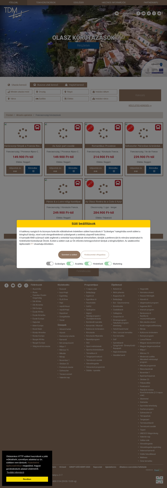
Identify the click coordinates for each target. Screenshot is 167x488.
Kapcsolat (97, 467)
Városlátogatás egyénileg (150, 447)
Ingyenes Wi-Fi (146, 306)
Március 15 (144, 353)
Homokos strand (147, 292)
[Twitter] (19, 285)
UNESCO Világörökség (149, 433)
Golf (115, 339)
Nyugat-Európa (39, 343)
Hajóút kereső (76, 84)
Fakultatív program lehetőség (121, 324)
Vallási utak (144, 440)
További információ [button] (15, 472)
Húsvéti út (144, 299)
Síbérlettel (144, 399)
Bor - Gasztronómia (121, 303)
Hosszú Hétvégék (147, 296)
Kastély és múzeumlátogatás (147, 317)
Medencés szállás (147, 357)
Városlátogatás (92, 364)
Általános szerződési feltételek (133, 467)
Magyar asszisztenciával (150, 343)
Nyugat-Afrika (38, 339)
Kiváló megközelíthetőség (150, 326)
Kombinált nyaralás (94, 322)
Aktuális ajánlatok (24, 115)
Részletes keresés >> (140, 105)
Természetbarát (147, 423)
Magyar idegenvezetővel (150, 346)
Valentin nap (64, 377)
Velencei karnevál (147, 451)
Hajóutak (36, 322)
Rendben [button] (27, 479)
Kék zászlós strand (148, 322)
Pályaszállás (145, 383)
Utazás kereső (19, 84)
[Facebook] (138, 13)
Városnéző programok (95, 367)
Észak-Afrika (38, 312)
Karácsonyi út (145, 313)
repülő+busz (64, 306)
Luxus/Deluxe (145, 339)
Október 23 (144, 379)
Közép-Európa (38, 336)
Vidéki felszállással (148, 454)
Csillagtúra (117, 313)
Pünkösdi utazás (66, 367)
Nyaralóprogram (93, 339)
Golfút (88, 306)
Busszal (62, 289)
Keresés (140, 95)
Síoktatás (144, 402)
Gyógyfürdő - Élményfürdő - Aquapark (124, 347)
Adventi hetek (65, 329)
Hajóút (89, 313)
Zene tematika (146, 461)
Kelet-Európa (38, 326)
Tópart (142, 430)
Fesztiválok (91, 303)
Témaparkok (145, 416)
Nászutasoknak (146, 369)
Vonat (61, 320)
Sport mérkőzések (94, 346)
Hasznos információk (114, 2)
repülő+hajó (64, 310)
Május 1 (143, 350)
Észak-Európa (38, 319)
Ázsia (35, 292)
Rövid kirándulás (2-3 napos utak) (151, 393)
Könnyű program (147, 336)
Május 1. (62, 346)
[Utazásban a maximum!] (158, 470)
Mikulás (62, 353)
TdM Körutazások (46, 2)
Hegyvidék (144, 289)
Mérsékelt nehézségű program (149, 360)
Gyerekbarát (118, 343)
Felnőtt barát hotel (120, 329)
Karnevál (63, 340)
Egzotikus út (91, 299)
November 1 (145, 373)
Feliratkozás (84, 271)
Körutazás (90, 332)
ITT (32, 244)
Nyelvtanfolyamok (147, 376)
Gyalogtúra (90, 310)
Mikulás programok (148, 366)
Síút (88, 343)
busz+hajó (63, 292)
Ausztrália (37, 289)
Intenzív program (147, 310)
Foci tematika (118, 336)
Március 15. (64, 350)
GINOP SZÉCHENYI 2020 (79, 467)
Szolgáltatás (64, 317)
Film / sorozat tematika (122, 332)
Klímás (142, 329)
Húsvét (62, 333)
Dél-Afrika (37, 301)
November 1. (64, 360)
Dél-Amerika (38, 305)
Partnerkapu (151, 2)
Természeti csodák (94, 360)
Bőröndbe (32, 168)
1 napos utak (91, 289)
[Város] (19, 98)
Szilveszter (64, 371)
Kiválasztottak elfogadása (94, 255)
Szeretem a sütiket (69, 255)
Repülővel (63, 313)
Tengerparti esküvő (94, 357)
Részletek (83, 45)
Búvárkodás (118, 306)
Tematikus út (91, 353)
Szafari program (147, 409)
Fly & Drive (63, 299)
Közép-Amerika (39, 332)
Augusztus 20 (119, 296)
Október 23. (64, 364)
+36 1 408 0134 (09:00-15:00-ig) (61, 481)
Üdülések (79, 2)
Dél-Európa (37, 308)
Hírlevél (62, 467)
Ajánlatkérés (110, 467)
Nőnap (62, 357)
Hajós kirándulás (120, 352)
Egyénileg (63, 296)
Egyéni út (90, 296)
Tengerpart (144, 419)
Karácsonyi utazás (67, 336)
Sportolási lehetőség (148, 406)
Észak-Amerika (39, 315)
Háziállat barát (119, 355)
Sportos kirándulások (95, 350)
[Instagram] (26, 285)
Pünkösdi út (145, 386)
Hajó (61, 303)
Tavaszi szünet (65, 374)
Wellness (143, 457)
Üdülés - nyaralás (93, 370)
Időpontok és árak (15, 169)
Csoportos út (118, 317)
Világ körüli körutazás (41, 346)
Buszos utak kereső (47, 84)
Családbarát (118, 310)
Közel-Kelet (37, 329)
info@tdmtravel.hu (127, 13)
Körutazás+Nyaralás (94, 336)
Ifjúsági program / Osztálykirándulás (93, 317)
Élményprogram (119, 320)
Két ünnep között (66, 343)
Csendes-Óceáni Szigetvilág (39, 296)
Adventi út (117, 289)
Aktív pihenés (118, 292)
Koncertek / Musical (94, 326)
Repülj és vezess (147, 390)
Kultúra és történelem (95, 329)
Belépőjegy (90, 292)
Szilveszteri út (146, 413)
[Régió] (75, 91)
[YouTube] (13, 285)
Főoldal (13, 2)
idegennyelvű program (149, 303)
